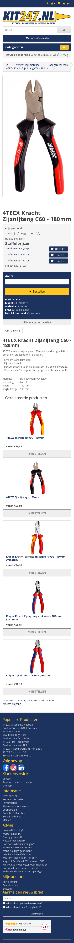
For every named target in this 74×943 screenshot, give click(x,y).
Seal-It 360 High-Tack (14, 735)
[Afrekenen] (68, 3)
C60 (41, 700)
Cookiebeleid (10, 809)
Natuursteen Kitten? (14, 840)
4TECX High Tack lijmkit (16, 741)
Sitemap (7, 785)
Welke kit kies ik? (12, 833)
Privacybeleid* (33, 907)
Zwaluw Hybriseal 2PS (15, 745)
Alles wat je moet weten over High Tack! (25, 864)
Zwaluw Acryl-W (11, 731)
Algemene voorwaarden (16, 806)
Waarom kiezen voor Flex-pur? (19, 857)
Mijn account (10, 881)
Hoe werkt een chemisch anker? (20, 868)
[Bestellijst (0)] (59, 3)
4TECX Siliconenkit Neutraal (18, 724)
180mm (49, 700)
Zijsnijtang (32, 700)
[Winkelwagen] (64, 3)
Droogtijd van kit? (12, 837)
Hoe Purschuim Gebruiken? (18, 854)
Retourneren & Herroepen (17, 782)
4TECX (16, 299)
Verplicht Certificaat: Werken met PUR (23, 861)
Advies (8, 825)
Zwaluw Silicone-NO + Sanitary (20, 728)
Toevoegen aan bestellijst (38, 322)
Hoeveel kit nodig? (13, 830)
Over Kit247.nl (10, 796)
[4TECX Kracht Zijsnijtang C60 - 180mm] (36, 136)
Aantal (9, 276)
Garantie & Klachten (14, 813)
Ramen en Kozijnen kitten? (17, 847)
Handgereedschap (58, 64)
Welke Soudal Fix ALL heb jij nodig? (22, 871)
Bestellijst (8, 888)
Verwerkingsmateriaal (28, 64)
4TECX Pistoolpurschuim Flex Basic (22, 748)
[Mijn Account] (53, 3)
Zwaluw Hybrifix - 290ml (16, 738)
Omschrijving (12, 330)
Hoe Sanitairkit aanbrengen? (18, 844)
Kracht (21, 700)
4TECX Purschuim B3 (14, 752)
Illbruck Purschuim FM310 (17, 755)
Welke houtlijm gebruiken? (17, 850)
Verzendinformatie (13, 799)
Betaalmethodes (12, 816)
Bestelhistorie (10, 885)
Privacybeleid (10, 802)
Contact (7, 778)
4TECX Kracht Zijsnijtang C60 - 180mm (27, 68)
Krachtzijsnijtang (12, 703)
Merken (7, 820)
